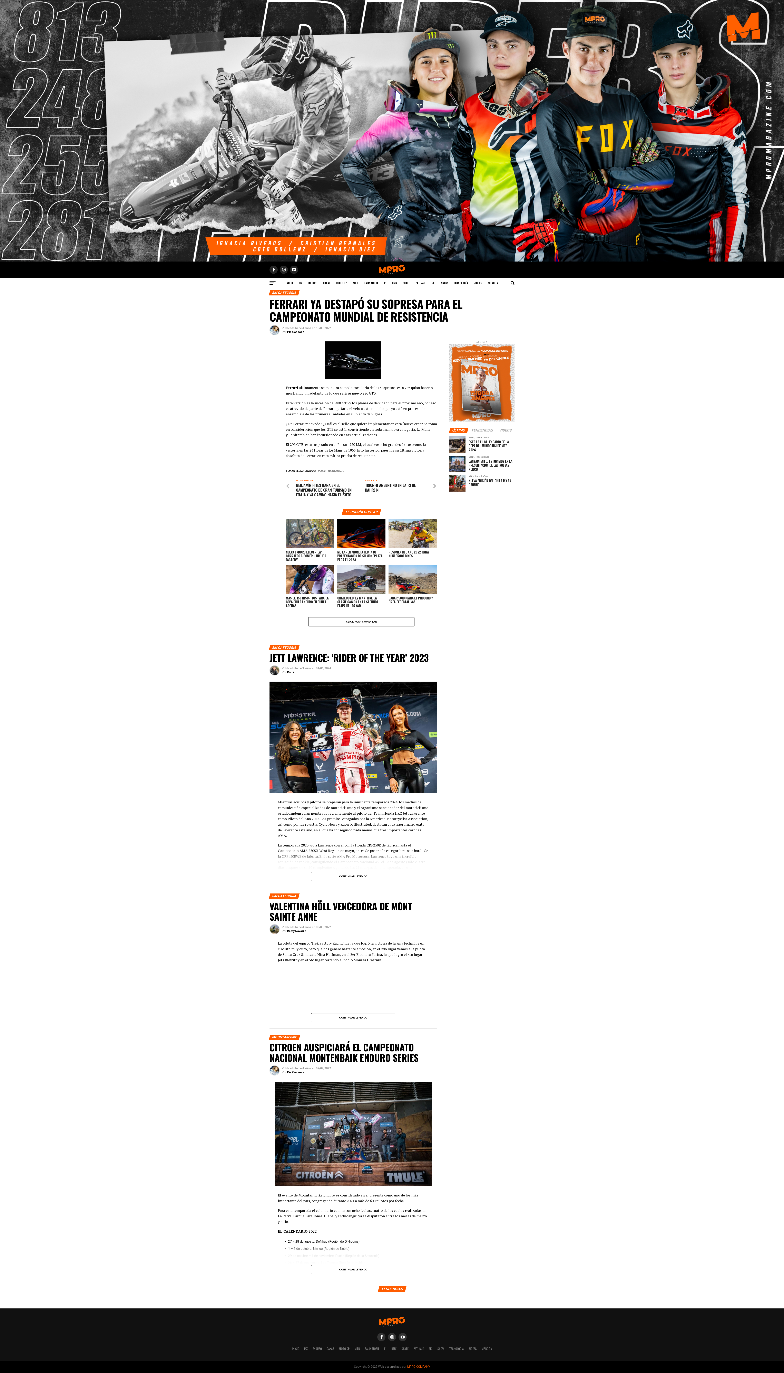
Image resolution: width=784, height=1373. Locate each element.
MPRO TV (493, 283)
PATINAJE (420, 283)
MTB (355, 283)
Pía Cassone (295, 332)
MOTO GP (341, 283)
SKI (433, 283)
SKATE (406, 283)
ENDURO (312, 283)
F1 (385, 283)
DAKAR (327, 283)
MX (300, 283)
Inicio (289, 283)
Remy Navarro (296, 931)
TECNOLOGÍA (460, 283)
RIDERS (478, 283)
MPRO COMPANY (418, 1367)
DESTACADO (336, 471)
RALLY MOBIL (371, 283)
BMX (394, 283)
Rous (290, 672)
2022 (322, 471)
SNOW (444, 283)
